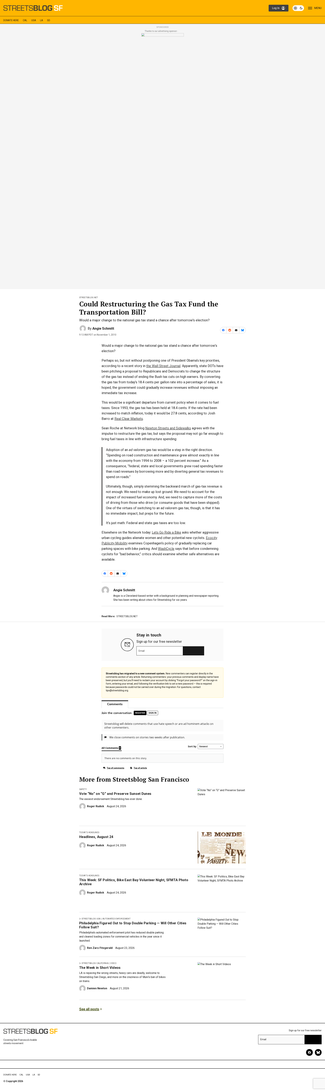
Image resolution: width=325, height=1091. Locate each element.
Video (113, 963)
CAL (25, 20)
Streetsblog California (95, 963)
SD (48, 20)
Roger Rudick (95, 806)
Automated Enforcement (116, 919)
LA (41, 20)
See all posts (89, 1009)
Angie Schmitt (103, 328)
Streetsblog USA (91, 919)
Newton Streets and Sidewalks (168, 428)
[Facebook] (309, 1052)
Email (142, 650)
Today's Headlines (89, 832)
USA (33, 20)
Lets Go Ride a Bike (166, 532)
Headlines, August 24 (96, 837)
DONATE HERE (11, 20)
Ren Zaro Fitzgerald (100, 948)
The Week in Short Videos (100, 968)
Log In (275, 8)
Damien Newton (97, 988)
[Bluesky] (318, 1052)
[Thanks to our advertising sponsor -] (162, 160)
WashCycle (166, 549)
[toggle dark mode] (298, 8)
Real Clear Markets (128, 419)
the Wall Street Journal (163, 366)
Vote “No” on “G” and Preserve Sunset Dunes (115, 794)
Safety (83, 789)
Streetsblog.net (88, 297)
